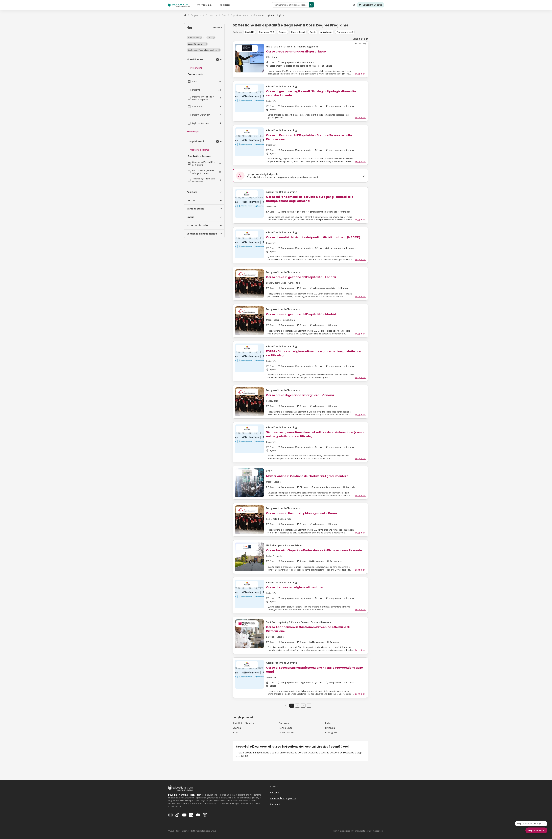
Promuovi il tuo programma (283, 798)
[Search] (311, 4)
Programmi (206, 4)
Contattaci (275, 804)
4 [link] (308, 705)
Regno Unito (286, 727)
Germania (284, 723)
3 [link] (303, 705)
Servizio (282, 32)
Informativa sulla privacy (361, 831)
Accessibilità (378, 831)
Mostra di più (193, 131)
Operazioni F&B (266, 32)
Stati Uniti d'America (243, 723)
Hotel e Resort (298, 32)
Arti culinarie (326, 32)
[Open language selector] (353, 4)
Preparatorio (196, 67)
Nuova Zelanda (287, 732)
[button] (194, 37)
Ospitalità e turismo (199, 149)
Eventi (313, 32)
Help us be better (536, 830)
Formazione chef (345, 32)
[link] (270, 15)
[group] (305, 32)
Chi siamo (274, 792)
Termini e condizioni (341, 831)
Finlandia (330, 727)
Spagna (237, 727)
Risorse (226, 4)
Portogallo (331, 732)
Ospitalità (249, 32)
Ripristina (217, 27)
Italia (327, 723)
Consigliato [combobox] (358, 38)
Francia (236, 732)
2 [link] (297, 705)
